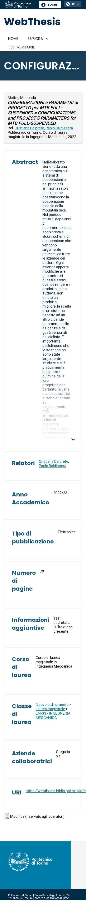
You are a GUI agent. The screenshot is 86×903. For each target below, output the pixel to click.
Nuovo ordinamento (52, 704)
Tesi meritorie (21, 47)
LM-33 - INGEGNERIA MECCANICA (53, 715)
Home (13, 38)
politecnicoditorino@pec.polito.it (28, 901)
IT (73, 4)
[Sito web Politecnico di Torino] (20, 5)
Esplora (35, 38)
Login (52, 4)
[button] (7, 816)
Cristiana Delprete (29, 128)
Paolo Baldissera (59, 128)
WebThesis (32, 22)
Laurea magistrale (50, 709)
